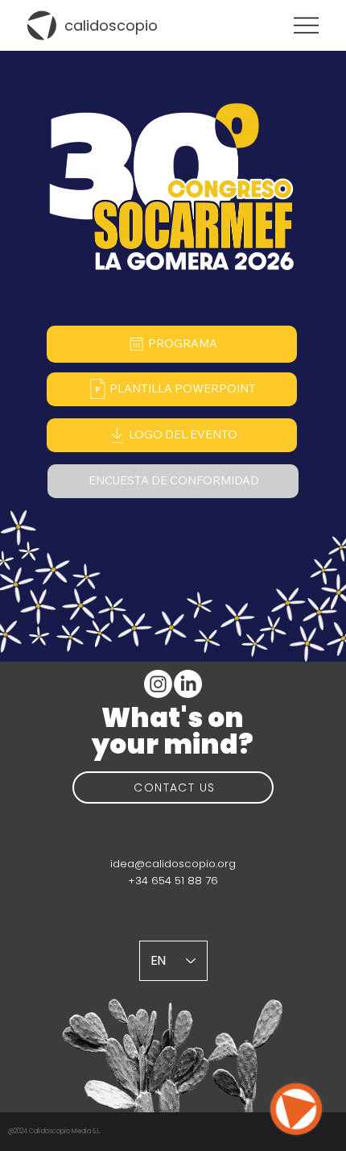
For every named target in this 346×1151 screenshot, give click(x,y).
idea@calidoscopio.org (173, 863)
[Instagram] (158, 684)
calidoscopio (111, 25)
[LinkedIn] (188, 684)
